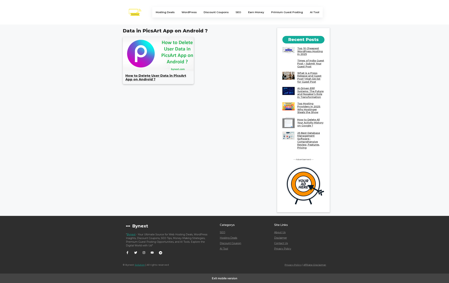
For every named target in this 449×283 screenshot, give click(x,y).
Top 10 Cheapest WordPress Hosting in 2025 (310, 51)
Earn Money (256, 12)
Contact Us (281, 243)
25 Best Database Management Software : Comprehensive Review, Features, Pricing (308, 140)
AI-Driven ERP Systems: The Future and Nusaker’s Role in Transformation (310, 93)
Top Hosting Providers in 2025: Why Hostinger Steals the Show (308, 108)
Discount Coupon (230, 243)
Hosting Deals (165, 12)
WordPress (189, 12)
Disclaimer (280, 237)
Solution (140, 264)
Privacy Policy (282, 248)
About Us (280, 232)
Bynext (131, 234)
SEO (238, 12)
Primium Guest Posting (287, 12)
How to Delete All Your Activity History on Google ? (310, 122)
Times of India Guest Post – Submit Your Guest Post (310, 63)
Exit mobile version (224, 278)
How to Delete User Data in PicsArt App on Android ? (155, 77)
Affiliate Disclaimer (314, 264)
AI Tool (314, 12)
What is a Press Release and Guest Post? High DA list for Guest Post (309, 77)
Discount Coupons (216, 12)
